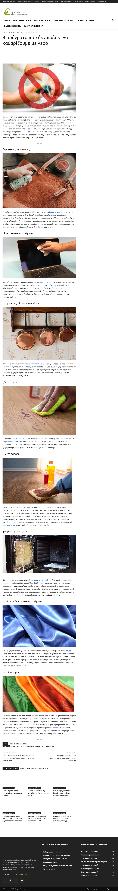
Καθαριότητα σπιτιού (33, 26)
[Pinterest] (16, 880)
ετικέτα (9, 725)
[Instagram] (10, 880)
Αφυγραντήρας (101, 1)
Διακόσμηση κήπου (12, 26)
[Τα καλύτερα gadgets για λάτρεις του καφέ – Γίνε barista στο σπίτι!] (39, 806)
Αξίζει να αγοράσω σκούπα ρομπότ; (84, 1)
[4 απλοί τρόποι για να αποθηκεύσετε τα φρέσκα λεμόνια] (14, 781)
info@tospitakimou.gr (21, 874)
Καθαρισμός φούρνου (9, 1)
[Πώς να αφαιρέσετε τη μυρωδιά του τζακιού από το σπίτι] (39, 781)
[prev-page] (4, 825)
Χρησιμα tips (50, 746)
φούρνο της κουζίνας (42, 580)
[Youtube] (22, 880)
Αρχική (5, 32)
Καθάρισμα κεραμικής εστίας (49, 1)
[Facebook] (5, 880)
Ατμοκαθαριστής (65, 1)
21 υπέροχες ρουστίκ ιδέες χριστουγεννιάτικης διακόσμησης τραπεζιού (63, 758)
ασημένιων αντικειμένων (35, 364)
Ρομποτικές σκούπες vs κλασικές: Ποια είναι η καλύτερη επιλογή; (62, 818)
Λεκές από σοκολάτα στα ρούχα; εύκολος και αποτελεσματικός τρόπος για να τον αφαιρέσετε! (19, 758)
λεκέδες (12, 126)
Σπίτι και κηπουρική (85, 20)
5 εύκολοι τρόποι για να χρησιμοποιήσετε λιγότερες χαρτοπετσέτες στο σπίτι (13, 818)
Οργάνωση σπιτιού (42, 20)
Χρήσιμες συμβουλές (9, 788)
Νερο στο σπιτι (16, 746)
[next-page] (7, 825)
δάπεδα (47, 516)
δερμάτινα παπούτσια (58, 212)
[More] (85, 57)
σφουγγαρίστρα (9, 525)
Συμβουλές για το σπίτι (63, 20)
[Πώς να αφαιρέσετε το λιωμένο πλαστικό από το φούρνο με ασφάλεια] (64, 781)
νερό (39, 595)
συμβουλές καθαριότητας (34, 746)
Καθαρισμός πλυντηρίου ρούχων (28, 1)
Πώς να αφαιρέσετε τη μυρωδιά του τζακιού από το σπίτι (38, 793)
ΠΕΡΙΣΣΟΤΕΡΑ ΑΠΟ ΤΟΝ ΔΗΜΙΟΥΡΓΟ (34, 768)
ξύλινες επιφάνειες (14, 441)
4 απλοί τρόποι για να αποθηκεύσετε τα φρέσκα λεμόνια (12, 793)
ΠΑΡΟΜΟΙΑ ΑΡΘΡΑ (11, 768)
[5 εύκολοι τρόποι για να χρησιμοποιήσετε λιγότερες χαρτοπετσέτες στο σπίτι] (14, 806)
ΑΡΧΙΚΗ (7, 20)
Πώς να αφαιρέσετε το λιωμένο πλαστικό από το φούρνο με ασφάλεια (62, 793)
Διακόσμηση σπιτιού (22, 20)
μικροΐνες (29, 129)
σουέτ (68, 651)
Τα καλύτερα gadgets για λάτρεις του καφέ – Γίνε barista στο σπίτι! (37, 818)
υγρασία (42, 282)
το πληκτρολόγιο (46, 285)
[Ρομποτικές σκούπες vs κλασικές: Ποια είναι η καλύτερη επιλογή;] (64, 806)
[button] (113, 21)
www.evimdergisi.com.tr (18, 743)
